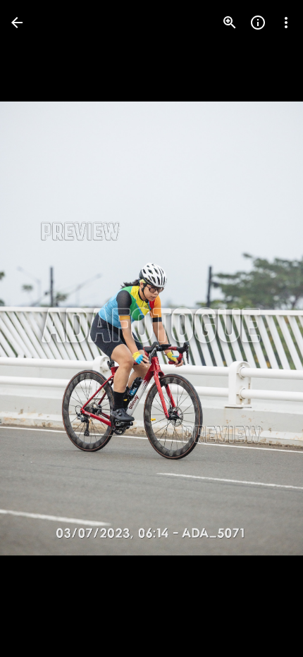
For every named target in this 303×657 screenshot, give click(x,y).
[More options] (286, 22)
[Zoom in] (230, 22)
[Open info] (258, 22)
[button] (39, 328)
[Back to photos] (17, 22)
